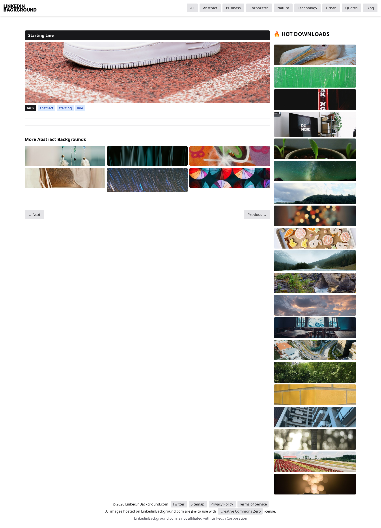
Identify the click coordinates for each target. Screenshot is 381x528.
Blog (370, 8)
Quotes (351, 8)
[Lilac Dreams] (65, 156)
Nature (283, 8)
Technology (307, 8)
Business (233, 8)
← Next (34, 214)
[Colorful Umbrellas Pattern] (229, 180)
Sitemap (198, 504)
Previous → (257, 214)
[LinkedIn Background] (20, 7)
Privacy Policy (222, 504)
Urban (331, 8)
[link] (147, 72)
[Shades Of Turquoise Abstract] (147, 156)
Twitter (179, 504)
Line (80, 108)
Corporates (259, 8)
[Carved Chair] (65, 180)
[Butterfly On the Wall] (229, 156)
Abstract (210, 8)
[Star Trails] (147, 180)
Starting (65, 108)
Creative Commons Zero (240, 511)
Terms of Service (253, 504)
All (192, 8)
